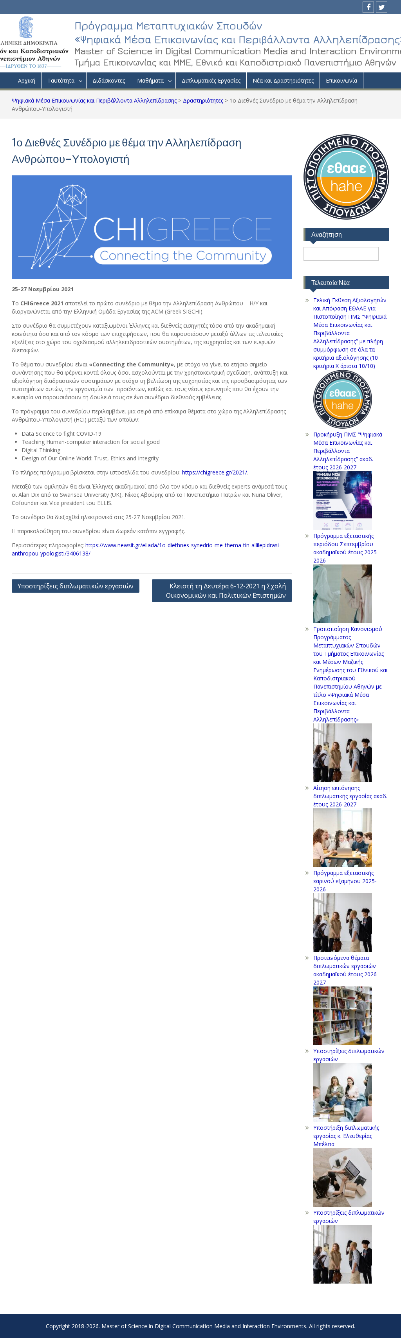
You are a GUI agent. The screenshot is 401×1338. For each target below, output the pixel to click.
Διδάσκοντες (108, 80)
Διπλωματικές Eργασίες (211, 80)
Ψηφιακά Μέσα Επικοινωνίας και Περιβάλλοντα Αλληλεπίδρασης (94, 100)
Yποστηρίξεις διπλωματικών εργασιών (76, 586)
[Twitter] (381, 7)
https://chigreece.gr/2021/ (214, 472)
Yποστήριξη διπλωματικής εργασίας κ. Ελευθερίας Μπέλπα (346, 1136)
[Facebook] (368, 7)
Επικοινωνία (341, 80)
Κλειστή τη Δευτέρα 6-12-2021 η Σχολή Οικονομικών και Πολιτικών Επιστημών (226, 591)
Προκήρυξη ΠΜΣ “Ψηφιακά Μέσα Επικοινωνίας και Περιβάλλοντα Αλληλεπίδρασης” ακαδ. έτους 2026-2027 (347, 451)
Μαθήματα (150, 80)
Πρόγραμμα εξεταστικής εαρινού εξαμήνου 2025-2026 (345, 881)
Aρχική (26, 80)
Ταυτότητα (60, 80)
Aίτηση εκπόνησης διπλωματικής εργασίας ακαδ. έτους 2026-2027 (350, 796)
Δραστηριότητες (203, 100)
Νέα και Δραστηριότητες (283, 80)
